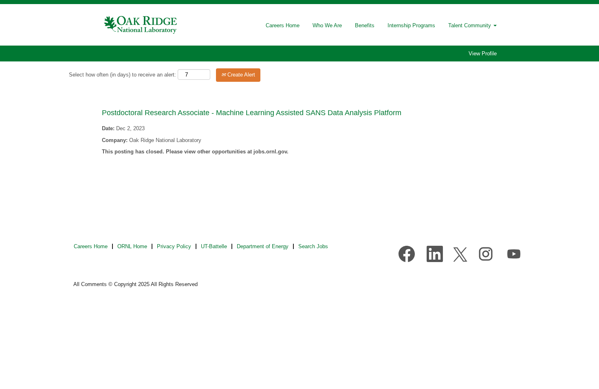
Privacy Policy (174, 246)
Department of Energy (262, 246)
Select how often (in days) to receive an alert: (122, 75)
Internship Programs (411, 25)
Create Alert (240, 75)
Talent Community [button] (470, 25)
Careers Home (283, 25)
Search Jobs (313, 246)
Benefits (364, 25)
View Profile (483, 53)
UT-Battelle (214, 246)
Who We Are (327, 25)
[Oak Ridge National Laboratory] (141, 24)
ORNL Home (132, 246)
